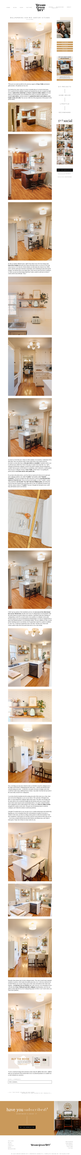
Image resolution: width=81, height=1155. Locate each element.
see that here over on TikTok (21, 985)
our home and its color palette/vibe (25, 471)
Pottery (29, 7)
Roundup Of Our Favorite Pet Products (36, 1093)
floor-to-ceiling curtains (44, 804)
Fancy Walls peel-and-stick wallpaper (26, 987)
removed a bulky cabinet (38, 92)
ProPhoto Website (36, 1153)
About (69, 7)
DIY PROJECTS (64, 86)
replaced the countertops (19, 92)
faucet (29, 92)
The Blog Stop (64, 1153)
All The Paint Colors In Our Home (21, 1092)
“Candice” (28, 476)
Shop (21, 7)
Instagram (69, 1141)
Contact (55, 7)
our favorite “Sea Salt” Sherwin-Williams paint (29, 481)
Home (8, 7)
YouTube (70, 1146)
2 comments (14, 1079)
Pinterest (69, 1143)
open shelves (15, 96)
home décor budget (13, 265)
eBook (51, 7)
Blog (15, 7)
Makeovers (60, 7)
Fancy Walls (40, 84)
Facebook (69, 1144)
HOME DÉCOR (65, 95)
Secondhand (65, 112)
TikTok (70, 1148)
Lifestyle (64, 104)
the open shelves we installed (32, 463)
